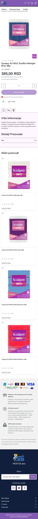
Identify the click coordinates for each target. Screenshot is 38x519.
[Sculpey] (34, 56)
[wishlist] (28, 3)
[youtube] (19, 488)
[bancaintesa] (11, 387)
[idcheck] (24, 387)
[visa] (32, 387)
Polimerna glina (15, 9)
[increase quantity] (34, 86)
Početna (4, 9)
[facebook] (24, 488)
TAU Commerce (23, 517)
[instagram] (13, 488)
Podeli (13, 102)
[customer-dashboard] (25, 3)
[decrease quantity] (3, 86)
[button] (3, 102)
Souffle (25, 9)
